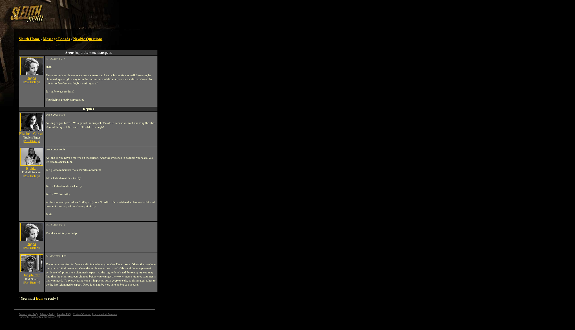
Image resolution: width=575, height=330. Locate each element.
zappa (32, 78)
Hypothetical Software (105, 314)
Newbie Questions (87, 39)
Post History (31, 82)
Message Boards (56, 39)
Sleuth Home (29, 39)
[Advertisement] (77, 12)
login (39, 298)
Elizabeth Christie (31, 134)
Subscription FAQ (28, 314)
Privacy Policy (47, 314)
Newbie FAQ (64, 314)
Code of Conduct (82, 314)
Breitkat (31, 168)
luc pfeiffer (32, 275)
